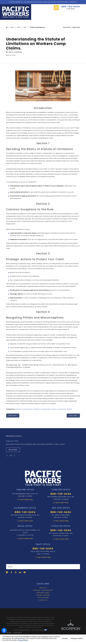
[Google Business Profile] (7, 572)
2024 (18, 27)
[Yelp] (16, 572)
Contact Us (43, 600)
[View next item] (14, 455)
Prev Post (13, 415)
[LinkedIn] (20, 572)
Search (10, 567)
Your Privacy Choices (38, 630)
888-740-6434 (70, 7)
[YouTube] (24, 572)
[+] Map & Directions (25, 499)
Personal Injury (42, 593)
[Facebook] (11, 572)
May (25, 27)
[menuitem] (43, 588)
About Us (43, 588)
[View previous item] (7, 455)
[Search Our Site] (77, 566)
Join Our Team (43, 597)
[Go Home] (7, 27)
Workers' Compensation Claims (45, 409)
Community (61, 409)
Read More (13, 450)
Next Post (73, 415)
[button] (4, 630)
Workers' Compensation (24, 409)
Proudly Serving (43, 595)
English (69, 409)
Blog (12, 27)
